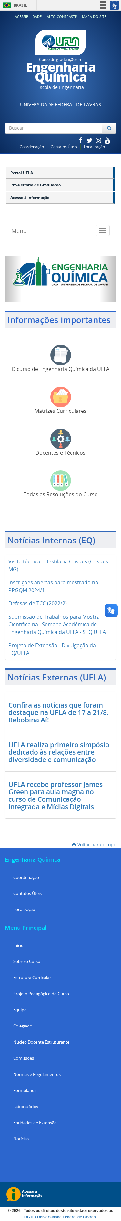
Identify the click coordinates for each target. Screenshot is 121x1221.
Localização (94, 147)
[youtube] (107, 140)
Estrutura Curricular (32, 977)
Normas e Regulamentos (37, 1074)
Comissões (23, 1058)
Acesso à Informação (29, 197)
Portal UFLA (21, 172)
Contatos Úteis (64, 147)
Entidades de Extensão (35, 1123)
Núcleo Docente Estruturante (41, 1042)
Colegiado (22, 1026)
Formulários (24, 1090)
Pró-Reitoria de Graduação (35, 185)
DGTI (29, 1217)
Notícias (21, 1139)
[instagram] (99, 140)
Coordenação (32, 147)
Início (18, 945)
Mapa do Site (94, 16)
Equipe (19, 1010)
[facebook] (81, 140)
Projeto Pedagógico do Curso (41, 994)
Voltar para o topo (96, 844)
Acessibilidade (28, 16)
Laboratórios (25, 1106)
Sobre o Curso (26, 961)
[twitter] (90, 140)
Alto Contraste (62, 16)
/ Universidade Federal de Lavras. (65, 1217)
